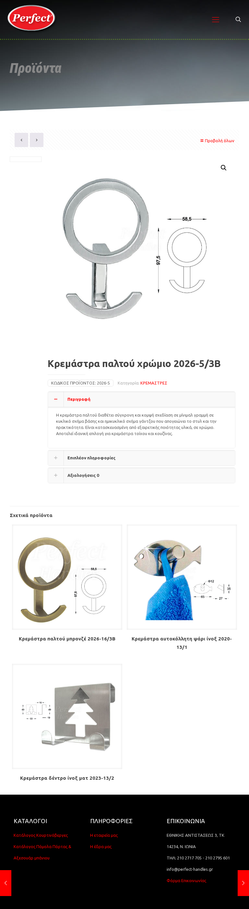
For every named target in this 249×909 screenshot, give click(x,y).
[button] (224, 167)
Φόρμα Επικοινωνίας (186, 880)
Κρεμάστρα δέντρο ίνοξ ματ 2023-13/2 (67, 778)
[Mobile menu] (215, 19)
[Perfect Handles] (33, 19)
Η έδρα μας (101, 846)
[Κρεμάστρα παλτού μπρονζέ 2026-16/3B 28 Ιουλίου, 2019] (243, 883)
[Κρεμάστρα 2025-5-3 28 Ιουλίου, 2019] (5, 883)
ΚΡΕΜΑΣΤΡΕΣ (153, 383)
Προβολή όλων (219, 140)
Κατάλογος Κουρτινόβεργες (41, 835)
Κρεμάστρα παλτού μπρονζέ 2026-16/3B (67, 638)
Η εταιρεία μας (104, 835)
